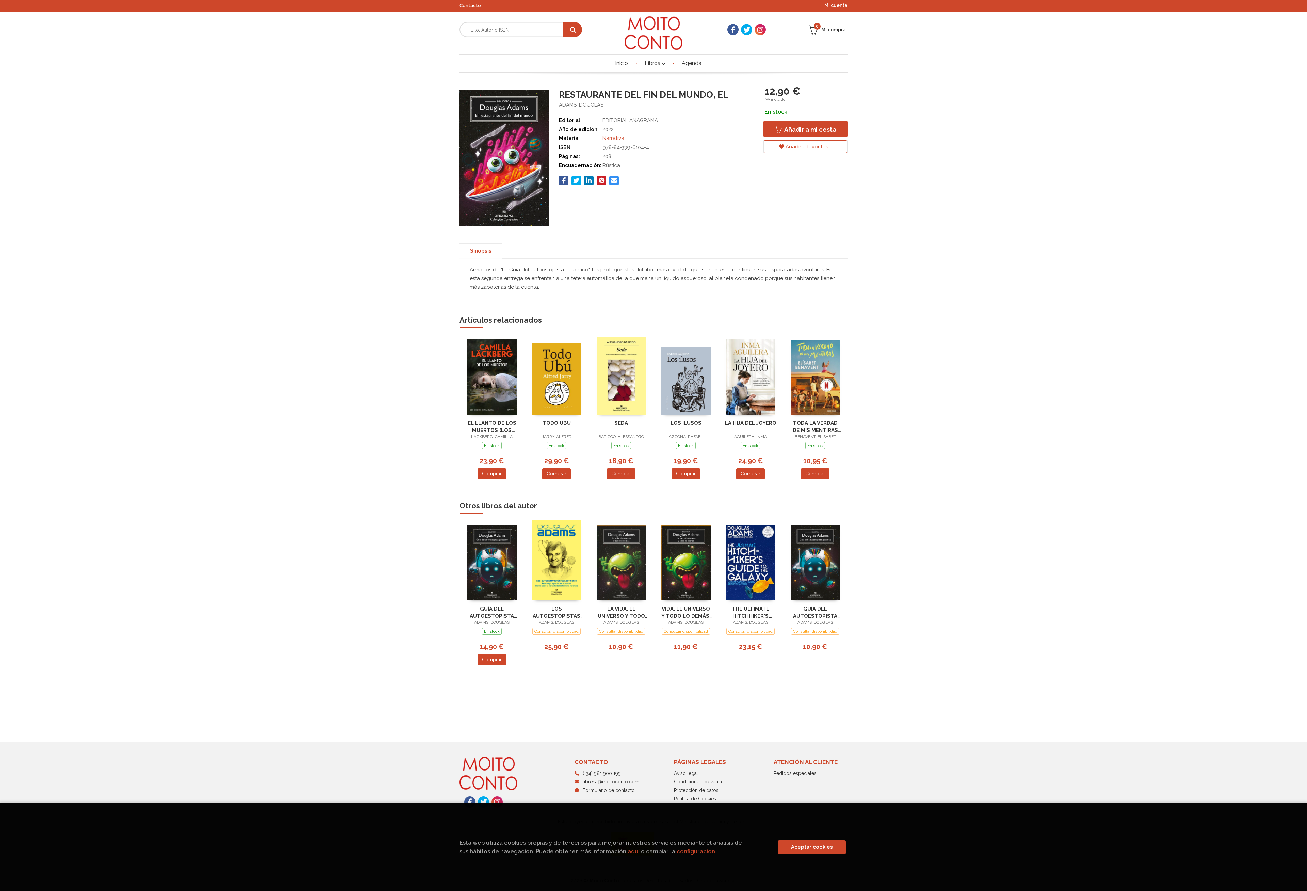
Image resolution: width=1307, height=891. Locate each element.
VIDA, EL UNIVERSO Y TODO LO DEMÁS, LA (686, 612)
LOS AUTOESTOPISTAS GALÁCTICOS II (556, 612)
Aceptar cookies (812, 847)
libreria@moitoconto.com (611, 781)
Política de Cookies (695, 798)
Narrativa (613, 138)
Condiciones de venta (698, 781)
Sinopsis (480, 251)
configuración (696, 851)
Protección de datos (696, 790)
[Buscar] (572, 29)
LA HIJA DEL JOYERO (750, 423)
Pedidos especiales (795, 773)
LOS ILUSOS (686, 423)
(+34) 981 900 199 (602, 773)
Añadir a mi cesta (809, 129)
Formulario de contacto (609, 790)
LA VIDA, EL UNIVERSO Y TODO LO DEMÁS (621, 612)
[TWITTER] (746, 29)
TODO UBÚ (557, 423)
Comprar (492, 473)
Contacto (470, 5)
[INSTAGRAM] (760, 29)
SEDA (621, 423)
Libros (653, 63)
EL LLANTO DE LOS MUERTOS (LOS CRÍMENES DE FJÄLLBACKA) (492, 426)
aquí (634, 851)
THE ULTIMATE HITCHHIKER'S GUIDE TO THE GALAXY (750, 612)
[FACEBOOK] (733, 29)
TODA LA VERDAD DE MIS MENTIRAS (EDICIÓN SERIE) (815, 426)
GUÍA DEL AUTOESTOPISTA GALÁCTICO (492, 612)
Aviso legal (686, 773)
